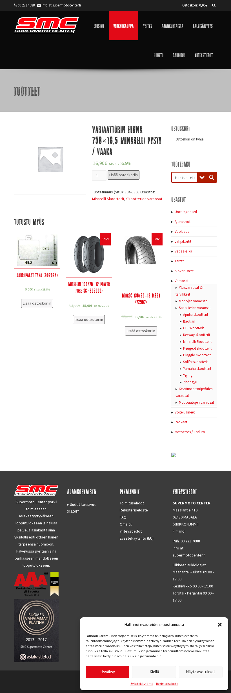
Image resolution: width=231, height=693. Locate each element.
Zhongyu (190, 382)
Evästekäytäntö (141, 683)
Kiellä (154, 671)
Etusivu (99, 25)
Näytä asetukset (200, 671)
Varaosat (181, 280)
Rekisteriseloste (167, 683)
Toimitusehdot (132, 503)
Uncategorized (186, 211)
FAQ (123, 517)
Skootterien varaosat (144, 198)
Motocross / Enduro (190, 432)
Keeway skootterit (196, 334)
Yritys (147, 25)
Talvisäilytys (203, 25)
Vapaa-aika (183, 251)
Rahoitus (179, 54)
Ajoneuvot (182, 221)
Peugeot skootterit (197, 348)
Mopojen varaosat (193, 301)
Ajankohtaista (172, 25)
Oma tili (126, 524)
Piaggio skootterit (197, 355)
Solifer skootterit (195, 361)
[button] (220, 624)
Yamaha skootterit (197, 368)
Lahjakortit (183, 241)
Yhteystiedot (204, 54)
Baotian (189, 321)
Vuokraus (182, 231)
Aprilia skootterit (195, 314)
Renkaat (181, 422)
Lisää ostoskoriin (123, 174)
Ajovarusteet (184, 271)
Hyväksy (107, 671)
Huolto (158, 54)
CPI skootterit (193, 328)
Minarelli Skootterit (108, 198)
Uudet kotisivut (82, 504)
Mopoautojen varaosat (196, 402)
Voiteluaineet (185, 412)
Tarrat (179, 261)
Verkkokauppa (123, 25)
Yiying (187, 375)
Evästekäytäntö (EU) (137, 538)
